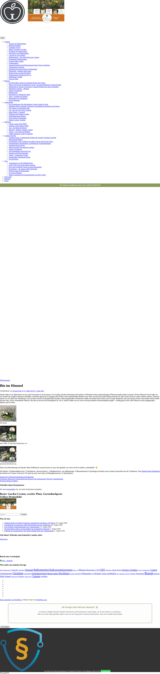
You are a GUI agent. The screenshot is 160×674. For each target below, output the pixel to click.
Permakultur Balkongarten (18, 59)
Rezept (149, 573)
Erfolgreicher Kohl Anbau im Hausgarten (23, 69)
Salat (2, 576)
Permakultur (140, 574)
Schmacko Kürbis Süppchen (18, 153)
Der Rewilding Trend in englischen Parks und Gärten (27, 83)
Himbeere (13, 477)
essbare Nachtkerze (15, 91)
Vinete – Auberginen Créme (18, 155)
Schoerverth (17, 391)
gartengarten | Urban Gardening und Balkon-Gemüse (40, 29)
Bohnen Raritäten (15, 46)
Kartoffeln (78, 574)
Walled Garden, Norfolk (17, 120)
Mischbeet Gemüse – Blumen (19, 89)
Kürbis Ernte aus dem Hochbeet (20, 73)
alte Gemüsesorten (5, 570)
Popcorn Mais (13, 79)
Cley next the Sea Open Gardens (20, 110)
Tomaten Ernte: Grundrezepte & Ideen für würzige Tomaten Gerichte (32, 138)
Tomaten (36, 576)
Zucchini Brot (13, 159)
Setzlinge (21, 576)
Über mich (8, 177)
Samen (8, 576)
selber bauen (14, 576)
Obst (6, 161)
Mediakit (7, 179)
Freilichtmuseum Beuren (17, 116)
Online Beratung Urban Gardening (21, 134)
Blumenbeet (91, 570)
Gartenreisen (8, 102)
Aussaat (29, 569)
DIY (102, 569)
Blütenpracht (13, 93)
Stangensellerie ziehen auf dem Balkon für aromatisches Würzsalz (27, 529)
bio (78, 570)
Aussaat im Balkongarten (17, 44)
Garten (154, 570)
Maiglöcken (21, 477)
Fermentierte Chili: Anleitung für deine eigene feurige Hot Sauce (31, 141)
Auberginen (21, 570)
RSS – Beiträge (7, 561)
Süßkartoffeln (28, 576)
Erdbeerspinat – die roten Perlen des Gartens (24, 57)
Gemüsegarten (39, 573)
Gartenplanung (6, 573)
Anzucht (14, 570)
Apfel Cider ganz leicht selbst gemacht (22, 165)
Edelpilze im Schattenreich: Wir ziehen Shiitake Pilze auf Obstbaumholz (29, 531)
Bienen (75, 570)
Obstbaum (122, 574)
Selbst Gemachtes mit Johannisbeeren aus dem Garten (27, 175)
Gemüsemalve (14, 63)
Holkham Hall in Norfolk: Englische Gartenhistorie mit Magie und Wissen (34, 106)
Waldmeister (29, 477)
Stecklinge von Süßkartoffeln (19, 53)
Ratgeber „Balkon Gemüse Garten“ (21, 130)
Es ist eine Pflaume (15, 173)
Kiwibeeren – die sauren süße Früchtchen (23, 169)
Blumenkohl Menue (15, 140)
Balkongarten (41, 569)
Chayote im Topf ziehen (17, 55)
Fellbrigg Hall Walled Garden (19, 114)
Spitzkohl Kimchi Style (17, 145)
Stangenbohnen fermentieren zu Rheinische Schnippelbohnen (30, 143)
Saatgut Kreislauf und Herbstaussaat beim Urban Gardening (29, 65)
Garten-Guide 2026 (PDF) (18, 124)
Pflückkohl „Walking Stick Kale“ (20, 71)
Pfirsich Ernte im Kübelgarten (19, 171)
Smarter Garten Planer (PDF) (19, 126)
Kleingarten (86, 573)
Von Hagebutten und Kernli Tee (20, 151)
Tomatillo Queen (14, 48)
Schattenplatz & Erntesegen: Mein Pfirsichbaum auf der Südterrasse (27, 525)
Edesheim (3, 477)
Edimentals (108, 570)
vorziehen (44, 576)
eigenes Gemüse (130, 570)
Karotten (72, 574)
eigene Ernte (116, 570)
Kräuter (98, 573)
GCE (8, 477)
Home (6, 181)
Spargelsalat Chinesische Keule (19, 157)
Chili (98, 570)
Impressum (4, 539)
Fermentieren (146, 570)
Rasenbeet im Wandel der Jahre (19, 94)
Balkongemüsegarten (61, 569)
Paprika (132, 574)
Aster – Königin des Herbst (18, 96)
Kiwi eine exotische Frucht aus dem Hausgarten (25, 167)
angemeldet (11, 489)
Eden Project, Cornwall (17, 112)
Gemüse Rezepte (10, 136)
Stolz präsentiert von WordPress (11, 600)
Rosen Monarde (14, 100)
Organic (127, 574)
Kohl (93, 574)
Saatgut (157, 574)
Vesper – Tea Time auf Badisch (19, 132)
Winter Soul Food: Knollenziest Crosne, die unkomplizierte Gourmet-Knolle (35, 85)
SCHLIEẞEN (5, 627)
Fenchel (140, 570)
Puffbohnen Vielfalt (15, 77)
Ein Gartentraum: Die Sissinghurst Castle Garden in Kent (28, 104)
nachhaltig (111, 573)
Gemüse (7, 42)
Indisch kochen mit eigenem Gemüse (21, 147)
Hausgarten (52, 573)
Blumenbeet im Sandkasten (18, 98)
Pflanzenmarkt (5, 380)
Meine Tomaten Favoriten (17, 49)
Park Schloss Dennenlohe (17, 118)
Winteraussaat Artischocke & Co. (20, 75)
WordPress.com (41, 600)
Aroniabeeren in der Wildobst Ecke (21, 163)
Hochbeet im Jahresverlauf (18, 51)
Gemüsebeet (27, 574)
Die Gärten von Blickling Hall (19, 108)
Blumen (7, 81)
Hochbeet (64, 573)
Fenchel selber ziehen (16, 61)
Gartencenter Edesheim (151, 471)
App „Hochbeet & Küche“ (18, 128)
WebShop (7, 122)
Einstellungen (105, 671)
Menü (2, 38)
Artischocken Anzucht (16, 67)
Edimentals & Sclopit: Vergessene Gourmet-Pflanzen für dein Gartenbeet (34, 87)
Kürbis (104, 574)
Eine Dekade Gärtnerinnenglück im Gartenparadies (22, 527)
